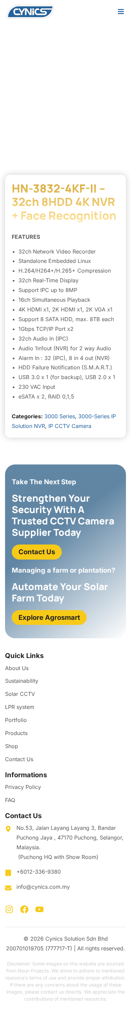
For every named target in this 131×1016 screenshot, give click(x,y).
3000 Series (59, 416)
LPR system (19, 707)
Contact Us (19, 759)
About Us (17, 668)
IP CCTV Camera (69, 426)
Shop (11, 746)
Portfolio (16, 720)
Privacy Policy (23, 787)
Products (16, 733)
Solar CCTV (20, 694)
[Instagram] (9, 909)
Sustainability (21, 680)
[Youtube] (39, 909)
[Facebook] (24, 909)
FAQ (10, 800)
